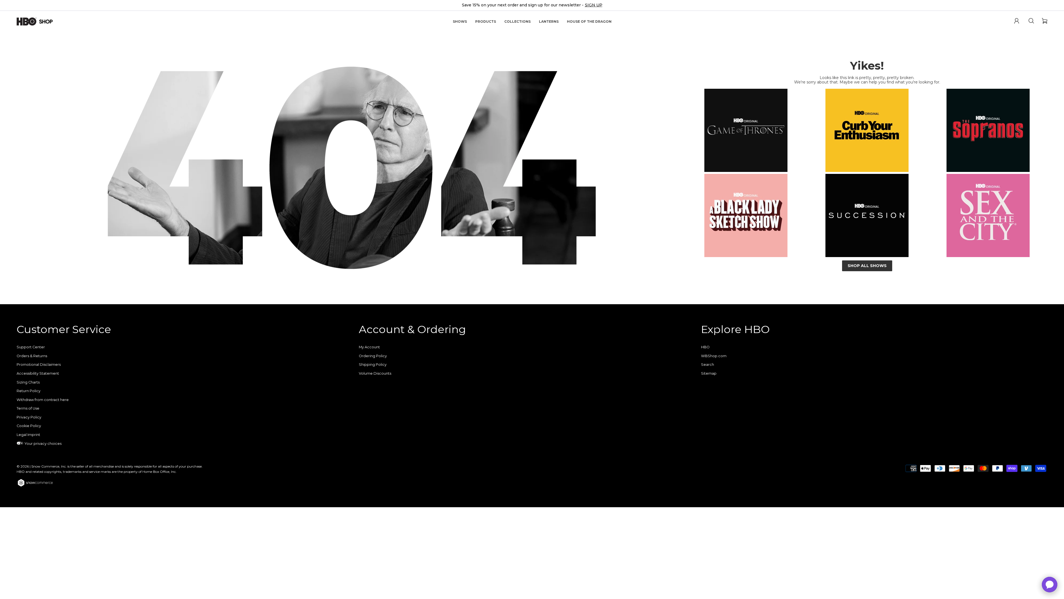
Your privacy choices (43, 443)
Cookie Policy (29, 426)
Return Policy (28, 391)
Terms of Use (28, 408)
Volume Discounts (375, 373)
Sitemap (709, 373)
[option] (532, 5)
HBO (705, 347)
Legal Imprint (28, 435)
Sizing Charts (28, 382)
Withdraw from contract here (43, 400)
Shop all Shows (867, 265)
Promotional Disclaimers (39, 364)
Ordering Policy (373, 356)
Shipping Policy (373, 364)
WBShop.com (714, 356)
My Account (369, 347)
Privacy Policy (29, 417)
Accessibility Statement (38, 373)
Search (707, 364)
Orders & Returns (32, 356)
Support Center (31, 347)
